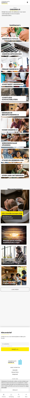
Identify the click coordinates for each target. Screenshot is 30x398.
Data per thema (15, 372)
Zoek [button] (19, 396)
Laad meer (15, 289)
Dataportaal (15, 374)
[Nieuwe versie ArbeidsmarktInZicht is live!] (14, 235)
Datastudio (15, 370)
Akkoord (15, 390)
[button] (27, 2)
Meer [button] (26, 396)
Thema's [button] (4, 396)
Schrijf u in (15, 349)
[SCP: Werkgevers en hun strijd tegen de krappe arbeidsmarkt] (14, 255)
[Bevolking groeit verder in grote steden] (14, 275)
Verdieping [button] (11, 396)
